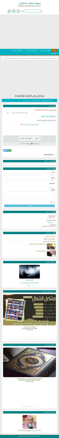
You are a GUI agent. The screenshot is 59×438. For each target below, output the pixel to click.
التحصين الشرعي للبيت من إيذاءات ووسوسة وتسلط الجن (21, 58)
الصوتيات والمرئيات (15, 50)
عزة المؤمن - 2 (51, 217)
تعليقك (53, 190)
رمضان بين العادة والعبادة (48, 226)
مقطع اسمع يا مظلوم (49, 239)
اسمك (53, 172)
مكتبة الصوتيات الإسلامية (47, 100)
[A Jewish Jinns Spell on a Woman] (29, 272)
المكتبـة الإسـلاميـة (30, 50)
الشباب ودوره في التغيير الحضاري (37, 244)
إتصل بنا (53, 53)
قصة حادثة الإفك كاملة (49, 241)
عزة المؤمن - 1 (49, 222)
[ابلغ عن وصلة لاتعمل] (8, 113)
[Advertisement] (29, 31)
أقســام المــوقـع (44, 50)
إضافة (29, 206)
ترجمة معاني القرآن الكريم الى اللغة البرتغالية (29, 378)
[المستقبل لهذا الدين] (51, 253)
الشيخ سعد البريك (26, 100)
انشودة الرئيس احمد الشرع (52, 58)
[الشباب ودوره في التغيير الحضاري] (51, 246)
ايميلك (53, 178)
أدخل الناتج (52, 183)
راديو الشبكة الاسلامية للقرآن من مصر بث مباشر (29, 430)
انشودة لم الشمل (29, 324)
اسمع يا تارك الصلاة (50, 236)
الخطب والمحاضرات (36, 100)
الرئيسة (54, 50)
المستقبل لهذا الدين (41, 251)
